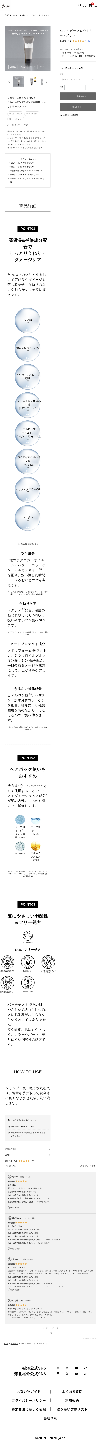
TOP (7, 15)
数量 (61, 87)
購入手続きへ (77, 107)
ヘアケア (15, 15)
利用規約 (72, 1400)
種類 (61, 74)
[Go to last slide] (9, 81)
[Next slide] (46, 81)
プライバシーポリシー (29, 1400)
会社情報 (50, 1418)
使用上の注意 (10, 1149)
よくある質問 (72, 1391)
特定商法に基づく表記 (29, 1409)
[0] (90, 5)
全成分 (8, 1155)
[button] (18, 82)
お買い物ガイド (29, 1391)
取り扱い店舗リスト (72, 1409)
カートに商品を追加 (78, 96)
